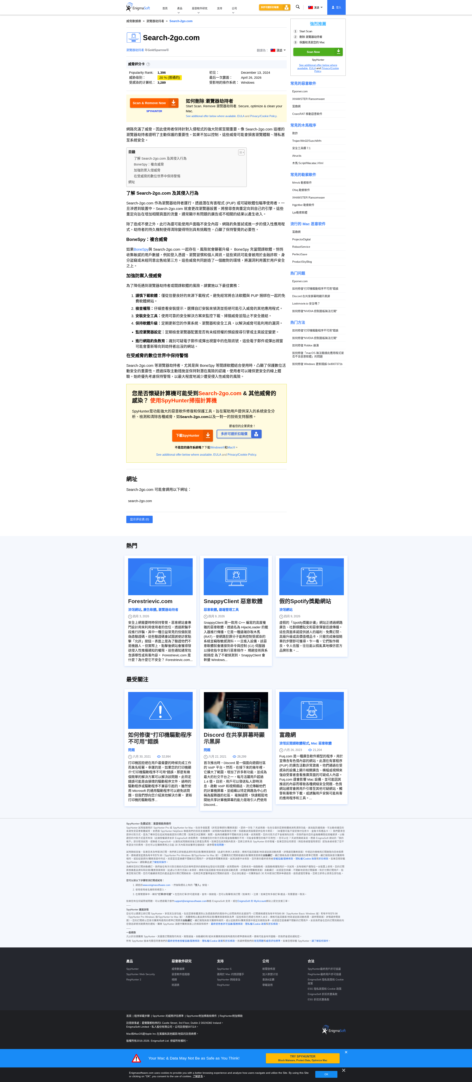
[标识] (138, 7)
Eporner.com (300, 91)
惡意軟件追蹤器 (181, 974)
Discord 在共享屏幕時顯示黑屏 (311, 296)
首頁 (165, 8)
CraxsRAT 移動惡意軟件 (307, 113)
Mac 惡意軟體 (321, 743)
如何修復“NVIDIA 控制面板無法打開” (314, 310)
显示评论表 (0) (139, 519)
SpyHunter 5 (224, 968)
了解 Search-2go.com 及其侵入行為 (160, 158)
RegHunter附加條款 (231, 1015)
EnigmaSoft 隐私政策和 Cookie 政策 (326, 981)
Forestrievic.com (150, 601)
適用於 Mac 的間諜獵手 (230, 974)
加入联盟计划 (270, 974)
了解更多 (198, 1076)
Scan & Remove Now (149, 103)
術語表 (175, 984)
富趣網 (296, 106)
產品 (179, 8)
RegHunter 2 (133, 979)
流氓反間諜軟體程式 (294, 743)
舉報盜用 (267, 984)
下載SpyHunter (187, 435)
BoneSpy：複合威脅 (149, 164)
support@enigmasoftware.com (190, 901)
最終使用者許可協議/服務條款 (227, 924)
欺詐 (295, 133)
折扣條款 (323, 858)
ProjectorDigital (301, 239)
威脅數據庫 (133, 21)
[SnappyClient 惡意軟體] (236, 576)
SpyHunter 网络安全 (228, 979)
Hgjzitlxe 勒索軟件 (303, 204)
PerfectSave (299, 254)
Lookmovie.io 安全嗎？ (306, 303)
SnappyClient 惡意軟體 (233, 601)
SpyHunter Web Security (140, 974)
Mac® (231, 447)
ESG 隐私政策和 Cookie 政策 (324, 988)
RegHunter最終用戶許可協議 (324, 974)
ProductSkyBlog (302, 261)
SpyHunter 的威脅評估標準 (168, 1015)
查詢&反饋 (268, 979)
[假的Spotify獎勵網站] (311, 576)
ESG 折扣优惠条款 (318, 999)
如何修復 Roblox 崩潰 (305, 345)
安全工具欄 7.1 (301, 148)
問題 (131, 750)
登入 (338, 7)
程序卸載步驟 (142, 1015)
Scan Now (313, 51)
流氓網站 (134, 610)
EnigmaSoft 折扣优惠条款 (322, 994)
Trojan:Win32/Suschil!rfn (306, 140)
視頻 (174, 979)
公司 (234, 8)
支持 (219, 8)
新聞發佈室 (268, 968)
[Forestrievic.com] (160, 576)
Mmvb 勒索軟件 (302, 182)
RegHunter (223, 984)
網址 (131, 182)
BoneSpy (141, 249)
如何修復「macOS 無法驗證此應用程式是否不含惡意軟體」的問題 (318, 354)
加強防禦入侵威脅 (147, 170)
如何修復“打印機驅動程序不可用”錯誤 (315, 288)
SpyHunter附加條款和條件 (202, 1015)
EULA (240, 116)
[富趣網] (311, 710)
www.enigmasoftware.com (156, 885)
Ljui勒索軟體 (299, 212)
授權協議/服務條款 (283, 858)
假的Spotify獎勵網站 (305, 601)
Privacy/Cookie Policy (263, 116)
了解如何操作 (159, 862)
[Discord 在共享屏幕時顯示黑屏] (236, 710)
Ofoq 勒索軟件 (301, 190)
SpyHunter (132, 968)
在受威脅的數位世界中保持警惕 (157, 176)
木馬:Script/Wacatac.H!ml (307, 163)
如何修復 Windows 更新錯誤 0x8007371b (317, 363)
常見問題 (219, 845)
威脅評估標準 (273, 941)
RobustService (301, 246)
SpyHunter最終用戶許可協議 (324, 968)
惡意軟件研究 (199, 8)
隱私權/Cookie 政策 (306, 858)
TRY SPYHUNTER (302, 1058)
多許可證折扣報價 (270, 7)
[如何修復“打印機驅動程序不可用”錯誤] (160, 710)
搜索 (297, 7)
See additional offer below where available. (211, 116)
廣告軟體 (150, 610)
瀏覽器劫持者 (155, 21)
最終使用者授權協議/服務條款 (184, 941)
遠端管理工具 (229, 610)
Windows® (217, 447)
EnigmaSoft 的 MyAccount (251, 901)
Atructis (296, 155)
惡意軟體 (210, 610)
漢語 (316, 7)
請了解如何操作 (320, 941)
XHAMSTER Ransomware (308, 98)
